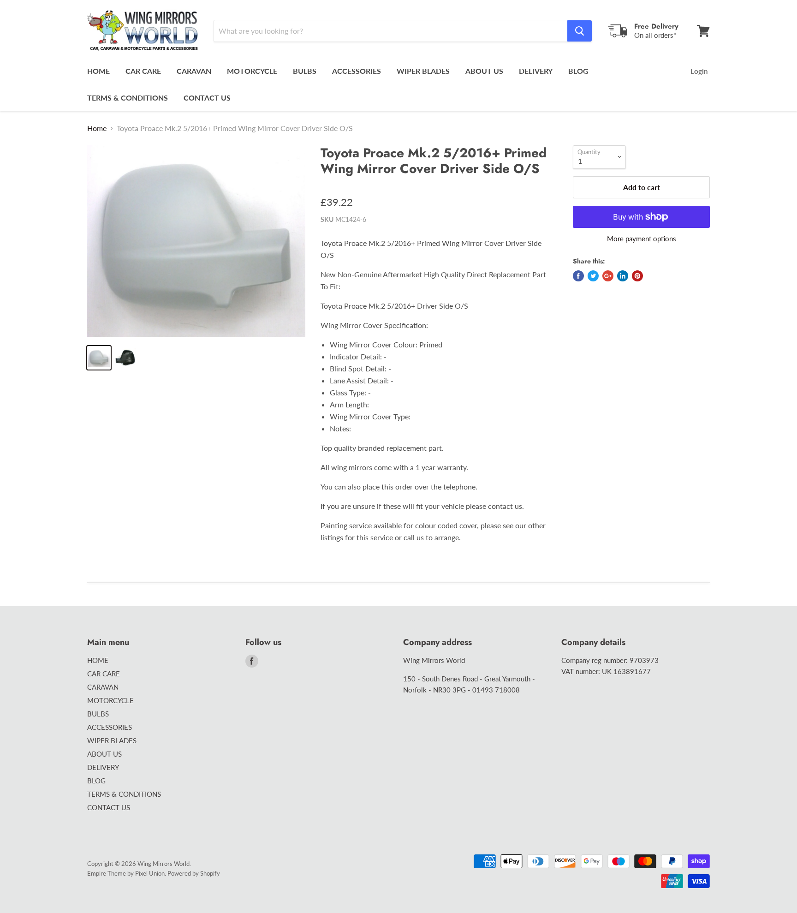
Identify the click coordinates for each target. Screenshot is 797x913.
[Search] (579, 31)
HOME (98, 70)
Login (699, 71)
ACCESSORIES (356, 70)
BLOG (578, 70)
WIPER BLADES (423, 70)
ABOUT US (484, 70)
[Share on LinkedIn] (622, 275)
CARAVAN (194, 70)
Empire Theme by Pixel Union (126, 873)
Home (97, 128)
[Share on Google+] (607, 275)
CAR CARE (143, 70)
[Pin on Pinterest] (637, 275)
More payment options (641, 239)
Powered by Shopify (193, 873)
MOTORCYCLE (252, 70)
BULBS (304, 70)
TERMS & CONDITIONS (127, 97)
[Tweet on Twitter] (593, 275)
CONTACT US (207, 97)
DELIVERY (536, 70)
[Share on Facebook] (578, 275)
